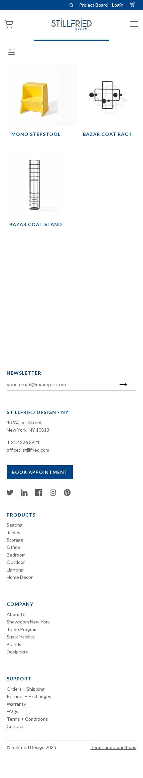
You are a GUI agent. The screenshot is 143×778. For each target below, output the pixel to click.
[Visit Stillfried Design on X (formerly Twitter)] (10, 494)
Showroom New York (28, 621)
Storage (15, 540)
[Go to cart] (133, 5)
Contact (15, 726)
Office (13, 547)
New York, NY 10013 (28, 430)
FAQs (12, 711)
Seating (15, 525)
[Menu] (134, 24)
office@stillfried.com (28, 450)
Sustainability (21, 636)
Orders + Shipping (26, 689)
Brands (14, 644)
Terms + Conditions (27, 719)
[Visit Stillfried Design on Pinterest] (67, 494)
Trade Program (22, 629)
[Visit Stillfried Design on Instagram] (53, 494)
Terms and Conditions (113, 747)
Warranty (16, 704)
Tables (13, 532)
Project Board (93, 5)
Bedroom (16, 555)
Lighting (15, 570)
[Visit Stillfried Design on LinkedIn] (24, 494)
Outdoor (16, 562)
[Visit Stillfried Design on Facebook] (38, 494)
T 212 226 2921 (23, 442)
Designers (17, 651)
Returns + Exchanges (29, 696)
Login (117, 5)
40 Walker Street (24, 422)
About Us (17, 614)
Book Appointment (40, 472)
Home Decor (20, 577)
